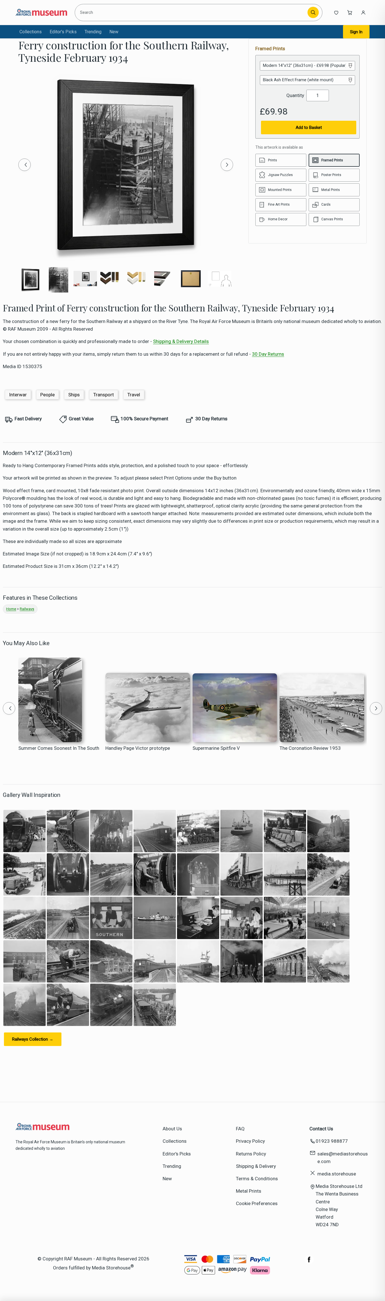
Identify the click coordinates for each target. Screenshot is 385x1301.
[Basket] (350, 12)
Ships (74, 394)
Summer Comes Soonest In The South (58, 748)
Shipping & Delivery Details (181, 341)
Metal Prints (248, 1191)
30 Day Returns (268, 354)
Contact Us (321, 1128)
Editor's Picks (63, 31)
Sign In (356, 31)
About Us (172, 1128)
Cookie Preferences (257, 1203)
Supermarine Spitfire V (216, 748)
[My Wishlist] (336, 12)
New (113, 31)
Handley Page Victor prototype (137, 748)
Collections (30, 31)
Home (11, 609)
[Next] (227, 165)
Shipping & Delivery (256, 1166)
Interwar (18, 394)
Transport (103, 394)
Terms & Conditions (257, 1178)
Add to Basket (309, 127)
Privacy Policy (250, 1141)
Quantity (295, 95)
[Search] (313, 12)
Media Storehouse (111, 1267)
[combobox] (192, 12)
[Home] (41, 12)
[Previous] (24, 165)
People (47, 394)
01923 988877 (332, 1141)
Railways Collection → (32, 1039)
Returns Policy (251, 1154)
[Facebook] (309, 1262)
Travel (133, 394)
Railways (27, 609)
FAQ (240, 1128)
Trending (93, 31)
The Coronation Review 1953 (310, 748)
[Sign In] (363, 12)
